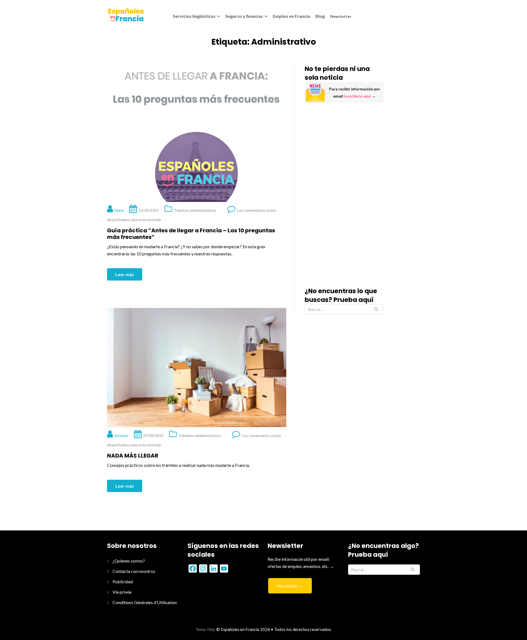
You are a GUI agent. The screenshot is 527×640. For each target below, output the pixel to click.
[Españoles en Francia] (125, 14)
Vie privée (122, 592)
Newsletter (340, 16)
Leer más (124, 274)
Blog (320, 16)
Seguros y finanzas (244, 16)
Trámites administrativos (195, 210)
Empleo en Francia (291, 16)
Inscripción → (290, 585)
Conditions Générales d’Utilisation (145, 602)
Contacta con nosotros (134, 571)
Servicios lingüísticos (194, 16)
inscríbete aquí (357, 96)
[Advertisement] (344, 195)
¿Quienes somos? (129, 560)
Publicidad (123, 581)
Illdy (211, 629)
